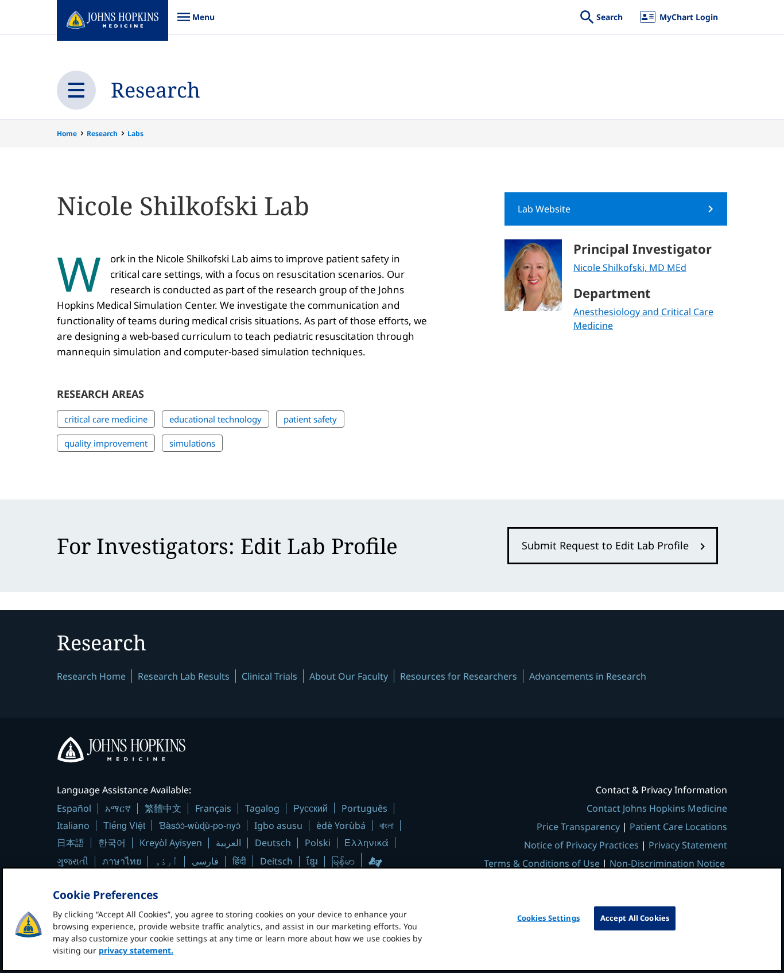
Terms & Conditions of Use (542, 863)
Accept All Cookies (634, 918)
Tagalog (262, 808)
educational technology (215, 419)
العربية (228, 842)
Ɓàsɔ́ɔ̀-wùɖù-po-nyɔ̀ (199, 825)
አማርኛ (118, 808)
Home (67, 133)
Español (74, 808)
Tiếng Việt (124, 825)
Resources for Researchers (458, 676)
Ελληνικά (366, 842)
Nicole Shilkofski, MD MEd (629, 267)
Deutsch (273, 842)
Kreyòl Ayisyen (170, 842)
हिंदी (239, 860)
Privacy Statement (688, 845)
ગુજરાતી (72, 861)
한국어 (112, 842)
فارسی (205, 861)
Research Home (91, 676)
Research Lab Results (184, 676)
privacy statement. (136, 950)
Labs (135, 133)
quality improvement (106, 443)
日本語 (70, 842)
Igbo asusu (278, 825)
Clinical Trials (269, 676)
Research (155, 90)
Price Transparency (578, 826)
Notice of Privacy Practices (581, 845)
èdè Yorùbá (341, 825)
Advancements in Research (587, 676)
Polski (318, 842)
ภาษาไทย (121, 861)
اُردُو (166, 861)
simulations (192, 443)
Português (364, 808)
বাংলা (386, 825)
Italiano (73, 825)
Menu (196, 22)
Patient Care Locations (678, 826)
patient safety (310, 419)
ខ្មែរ (312, 861)
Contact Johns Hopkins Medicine (657, 808)
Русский (310, 808)
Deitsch (276, 861)
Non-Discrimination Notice (667, 863)
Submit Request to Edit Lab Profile (605, 545)
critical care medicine (106, 419)
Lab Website (544, 209)
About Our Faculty (348, 676)
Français (213, 808)
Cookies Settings (548, 918)
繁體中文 (163, 808)
